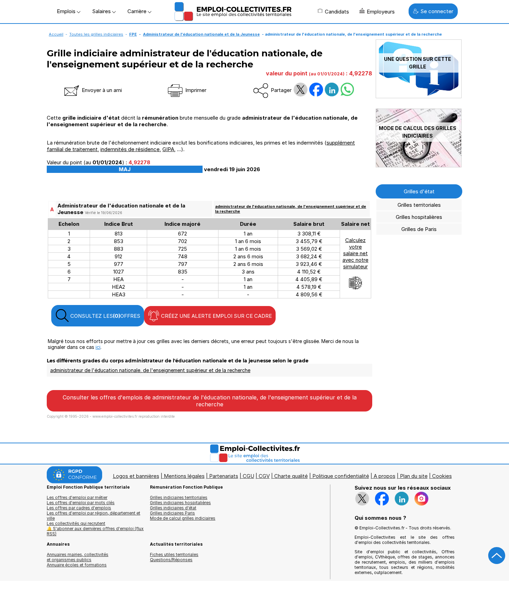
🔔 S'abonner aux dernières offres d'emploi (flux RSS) (95, 531)
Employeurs (381, 11)
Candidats (337, 11)
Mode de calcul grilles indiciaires (182, 518)
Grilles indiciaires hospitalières (180, 502)
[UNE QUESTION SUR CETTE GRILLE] (419, 96)
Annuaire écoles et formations (77, 564)
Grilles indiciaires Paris (172, 513)
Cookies (442, 476)
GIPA (168, 149)
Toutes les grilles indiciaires (96, 34)
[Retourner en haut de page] (497, 555)
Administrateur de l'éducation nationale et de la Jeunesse (201, 34)
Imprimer (195, 90)
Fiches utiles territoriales (174, 554)
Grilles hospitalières (419, 217)
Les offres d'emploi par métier (77, 497)
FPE (133, 34)
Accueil (56, 34)
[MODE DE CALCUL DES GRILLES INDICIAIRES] (419, 165)
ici (98, 347)
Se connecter (436, 11)
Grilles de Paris (419, 229)
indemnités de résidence (130, 149)
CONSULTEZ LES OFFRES (104, 316)
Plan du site (414, 476)
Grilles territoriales (419, 205)
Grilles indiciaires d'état (173, 507)
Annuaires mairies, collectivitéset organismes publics (77, 557)
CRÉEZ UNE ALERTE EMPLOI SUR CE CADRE (216, 316)
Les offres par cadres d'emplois (79, 507)
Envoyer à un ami (101, 90)
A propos (384, 476)
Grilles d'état (419, 191)
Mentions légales (184, 476)
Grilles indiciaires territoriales (178, 497)
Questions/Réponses (171, 559)
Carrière (137, 11)
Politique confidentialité (340, 476)
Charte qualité (291, 476)
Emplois (67, 11)
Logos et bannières (136, 476)
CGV (264, 476)
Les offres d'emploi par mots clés (81, 502)
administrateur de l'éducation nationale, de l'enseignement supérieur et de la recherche (150, 370)
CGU (248, 476)
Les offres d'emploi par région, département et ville (93, 515)
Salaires (102, 11)
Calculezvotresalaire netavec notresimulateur (355, 253)
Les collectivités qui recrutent (76, 523)
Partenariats (223, 476)
